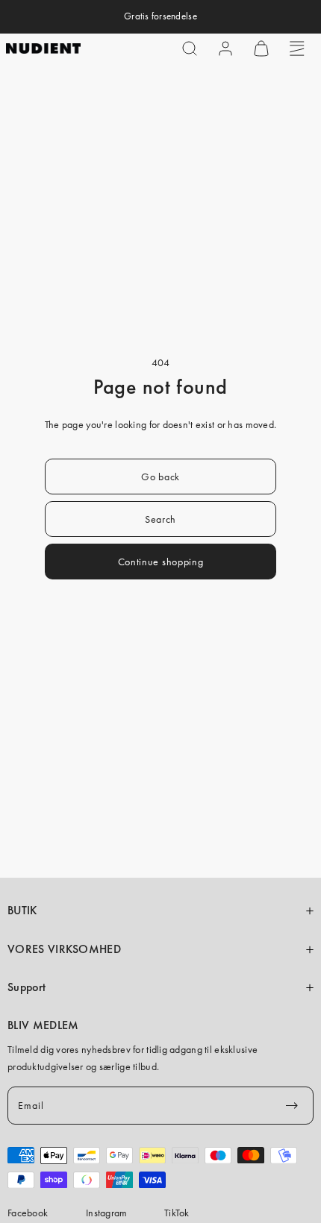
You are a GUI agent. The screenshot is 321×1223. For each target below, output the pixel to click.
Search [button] (160, 519)
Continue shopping (161, 561)
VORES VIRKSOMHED (64, 949)
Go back (160, 476)
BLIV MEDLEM (42, 1025)
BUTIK (22, 910)
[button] (190, 48)
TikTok (177, 1212)
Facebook (27, 1212)
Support (26, 987)
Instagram (107, 1212)
